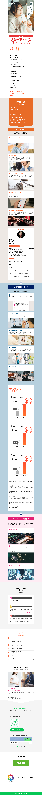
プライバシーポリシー (21, 777)
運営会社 (19, 775)
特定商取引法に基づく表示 (28, 775)
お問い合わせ (30, 777)
